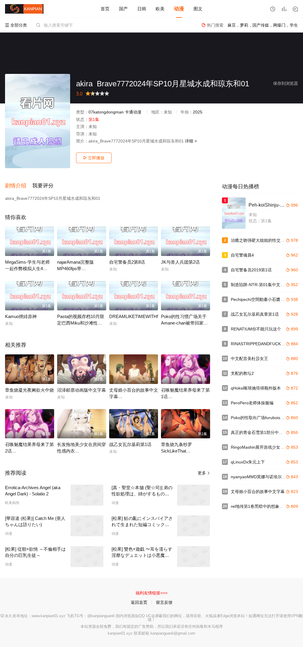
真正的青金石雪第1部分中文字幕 (261, 432)
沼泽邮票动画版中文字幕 (81, 390)
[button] (18, 186)
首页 (105, 8)
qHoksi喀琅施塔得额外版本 (256, 388)
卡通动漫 (133, 112)
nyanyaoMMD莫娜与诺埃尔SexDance (266, 476)
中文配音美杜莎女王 (249, 358)
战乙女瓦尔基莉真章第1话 (255, 314)
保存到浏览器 (285, 83)
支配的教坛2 (242, 373)
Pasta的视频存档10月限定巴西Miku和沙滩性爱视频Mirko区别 (80, 323)
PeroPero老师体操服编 (252, 402)
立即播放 (93, 157)
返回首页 (139, 602)
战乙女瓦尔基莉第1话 (130, 444)
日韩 (141, 8)
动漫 (179, 9)
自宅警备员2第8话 (127, 262)
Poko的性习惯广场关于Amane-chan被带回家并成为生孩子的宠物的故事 (185, 323)
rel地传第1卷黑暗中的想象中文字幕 (263, 506)
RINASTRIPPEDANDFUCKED (258, 343)
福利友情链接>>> (151, 593)
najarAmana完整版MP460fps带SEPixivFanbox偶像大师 (81, 269)
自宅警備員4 (242, 255)
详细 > (191, 141)
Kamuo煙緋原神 (21, 316)
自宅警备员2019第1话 (251, 269)
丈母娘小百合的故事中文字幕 (258, 491)
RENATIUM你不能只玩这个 (256, 329)
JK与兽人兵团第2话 (180, 262)
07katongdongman (106, 112)
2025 (197, 112)
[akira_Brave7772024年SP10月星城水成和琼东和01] (37, 121)
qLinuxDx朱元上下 (248, 462)
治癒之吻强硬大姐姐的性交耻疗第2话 (265, 240)
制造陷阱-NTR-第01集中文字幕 (260, 284)
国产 (123, 8)
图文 (198, 8)
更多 (204, 473)
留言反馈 (164, 602)
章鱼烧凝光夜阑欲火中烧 (29, 390)
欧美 (160, 8)
